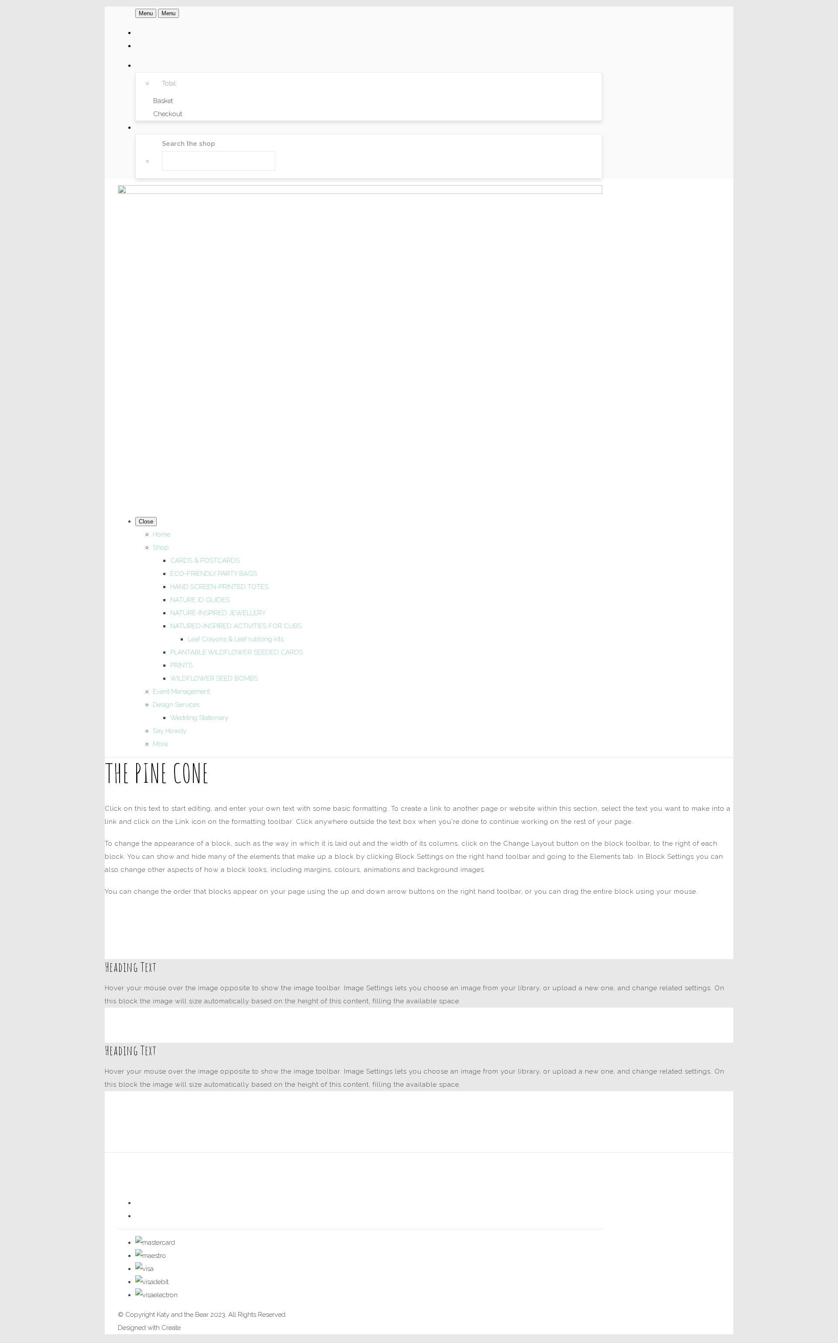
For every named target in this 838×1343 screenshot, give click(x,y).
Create (171, 1328)
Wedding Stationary (199, 718)
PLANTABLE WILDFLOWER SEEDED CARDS (236, 652)
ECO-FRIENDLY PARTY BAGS (213, 574)
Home (161, 534)
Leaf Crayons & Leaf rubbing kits (236, 639)
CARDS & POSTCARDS (205, 561)
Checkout (167, 114)
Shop (161, 547)
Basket (163, 101)
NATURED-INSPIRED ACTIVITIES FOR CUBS (236, 626)
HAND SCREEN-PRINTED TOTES (219, 587)
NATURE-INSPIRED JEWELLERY (218, 613)
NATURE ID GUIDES (200, 600)
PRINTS (181, 665)
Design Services (176, 705)
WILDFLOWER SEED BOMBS (214, 678)
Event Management (181, 692)
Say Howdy (169, 731)
